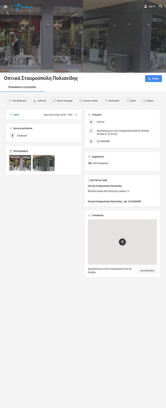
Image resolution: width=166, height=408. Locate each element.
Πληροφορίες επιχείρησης (22, 87)
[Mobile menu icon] (5, 6)
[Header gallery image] (41, 36)
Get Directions (147, 270)
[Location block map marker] (122, 242)
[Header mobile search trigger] (161, 6)
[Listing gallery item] (20, 163)
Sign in (152, 6)
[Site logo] (23, 6)
